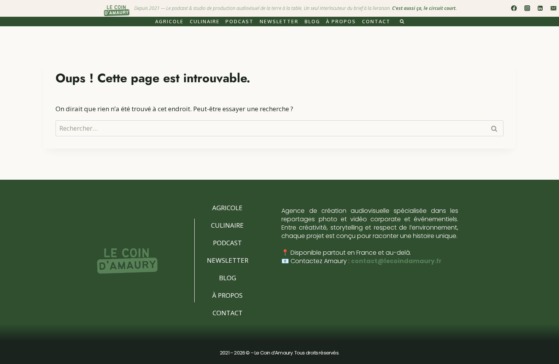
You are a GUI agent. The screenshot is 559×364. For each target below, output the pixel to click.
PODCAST (240, 21)
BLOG (312, 21)
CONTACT (376, 21)
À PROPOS (341, 21)
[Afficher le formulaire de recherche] (402, 21)
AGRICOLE (169, 21)
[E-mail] (553, 8)
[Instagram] (527, 8)
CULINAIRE (205, 21)
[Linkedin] (540, 8)
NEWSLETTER (279, 21)
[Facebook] (514, 8)
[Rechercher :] (279, 128)
